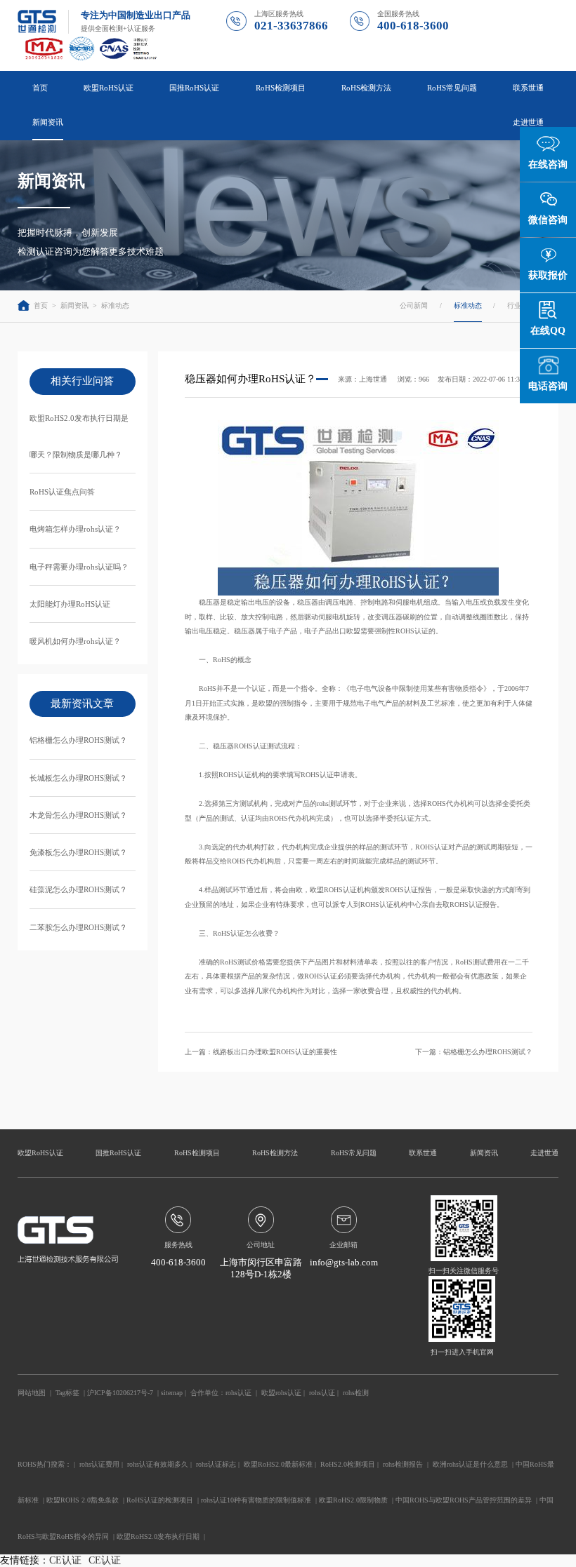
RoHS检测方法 (275, 1153)
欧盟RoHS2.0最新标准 (278, 1464)
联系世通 (528, 87)
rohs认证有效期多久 (157, 1464)
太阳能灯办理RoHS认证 (70, 604)
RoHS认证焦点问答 (62, 491)
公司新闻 (414, 305)
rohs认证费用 (99, 1464)
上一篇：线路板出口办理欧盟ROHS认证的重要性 (261, 1052)
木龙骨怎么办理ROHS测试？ (78, 815)
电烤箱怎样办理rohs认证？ (75, 529)
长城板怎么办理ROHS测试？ (78, 778)
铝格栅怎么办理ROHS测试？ (78, 740)
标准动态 (115, 305)
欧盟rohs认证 (281, 1393)
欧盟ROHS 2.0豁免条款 (82, 1500)
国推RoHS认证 (118, 1153)
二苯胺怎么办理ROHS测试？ (78, 927)
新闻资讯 (74, 305)
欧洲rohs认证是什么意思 (470, 1464)
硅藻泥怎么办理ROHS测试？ (78, 889)
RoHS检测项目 (197, 1153)
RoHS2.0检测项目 (347, 1464)
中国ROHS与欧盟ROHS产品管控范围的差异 (463, 1500)
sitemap (172, 1393)
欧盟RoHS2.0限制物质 (353, 1500)
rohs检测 (356, 1393)
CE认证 (65, 1560)
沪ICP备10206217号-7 (120, 1393)
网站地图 (32, 1393)
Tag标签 (67, 1393)
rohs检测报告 (403, 1464)
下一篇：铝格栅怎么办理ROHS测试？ (473, 1052)
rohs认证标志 (216, 1464)
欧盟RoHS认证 (40, 1153)
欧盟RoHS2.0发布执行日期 (158, 1536)
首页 (40, 87)
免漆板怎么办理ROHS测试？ (78, 852)
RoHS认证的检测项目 (159, 1500)
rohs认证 (238, 1393)
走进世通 (544, 1153)
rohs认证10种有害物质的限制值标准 (256, 1500)
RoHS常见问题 (354, 1153)
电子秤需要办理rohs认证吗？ (79, 567)
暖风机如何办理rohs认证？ (75, 641)
